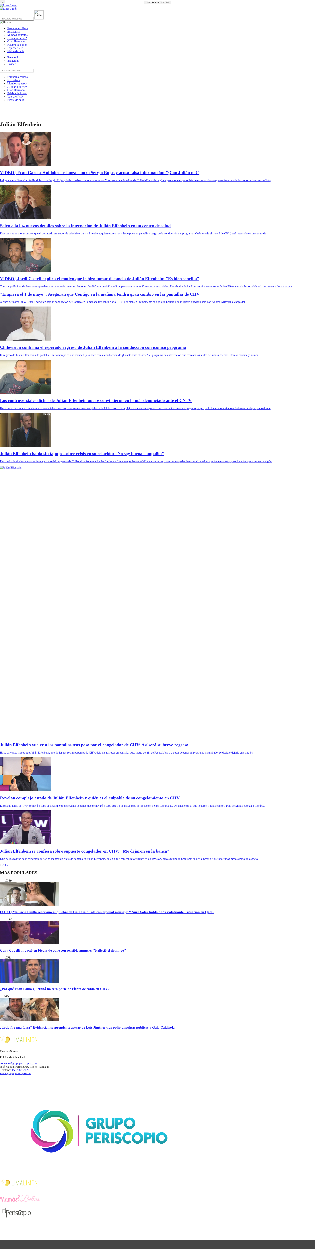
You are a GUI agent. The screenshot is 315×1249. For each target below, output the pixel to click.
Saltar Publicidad (157, 2)
